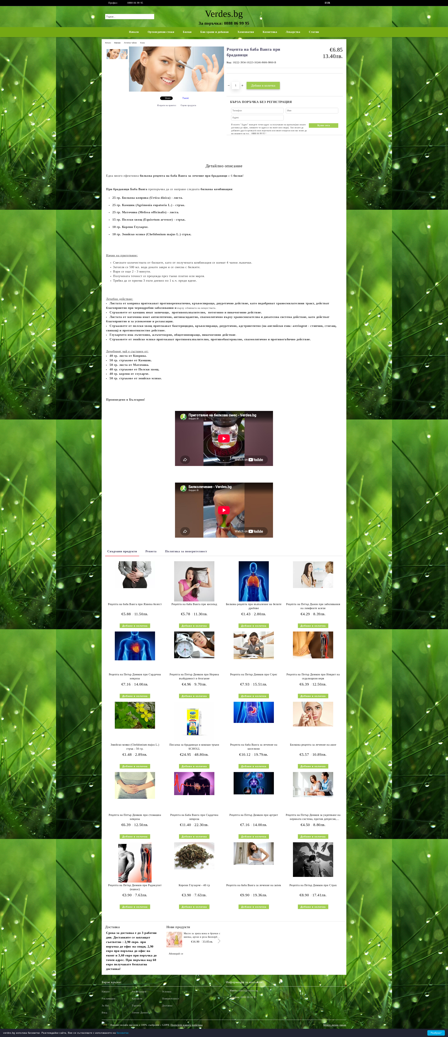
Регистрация (139, 991)
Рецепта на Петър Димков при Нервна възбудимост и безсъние (194, 676)
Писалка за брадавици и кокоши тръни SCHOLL (194, 746)
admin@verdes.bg (248, 990)
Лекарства (293, 31)
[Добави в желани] (233, 79)
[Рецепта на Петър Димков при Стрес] (254, 645)
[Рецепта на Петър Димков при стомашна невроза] (135, 785)
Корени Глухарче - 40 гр (194, 885)
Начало (134, 31)
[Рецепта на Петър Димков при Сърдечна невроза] (135, 645)
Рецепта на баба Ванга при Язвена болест (135, 604)
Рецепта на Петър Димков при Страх (313, 885)
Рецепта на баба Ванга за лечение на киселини (253, 746)
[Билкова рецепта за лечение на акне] (313, 714)
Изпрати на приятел (166, 105)
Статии (314, 31)
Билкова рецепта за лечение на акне (313, 744)
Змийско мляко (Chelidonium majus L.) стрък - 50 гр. (135, 746)
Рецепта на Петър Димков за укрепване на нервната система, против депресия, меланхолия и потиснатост (313, 817)
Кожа (142, 43)
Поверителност (170, 998)
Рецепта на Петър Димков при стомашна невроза (135, 816)
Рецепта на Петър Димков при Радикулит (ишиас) (135, 887)
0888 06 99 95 (135, 3)
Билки (187, 31)
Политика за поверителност (186, 551)
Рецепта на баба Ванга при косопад (194, 604)
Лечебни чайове (130, 43)
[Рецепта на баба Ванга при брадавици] (176, 90)
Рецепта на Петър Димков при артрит (253, 814)
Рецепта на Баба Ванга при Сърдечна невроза (194, 816)
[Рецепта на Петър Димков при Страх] (313, 859)
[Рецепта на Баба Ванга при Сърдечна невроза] (194, 783)
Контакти (137, 998)
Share (168, 98)
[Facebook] (336, 3)
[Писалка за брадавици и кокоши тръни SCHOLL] (194, 722)
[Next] (218, 941)
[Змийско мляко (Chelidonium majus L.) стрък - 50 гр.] (135, 715)
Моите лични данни (334, 1025)
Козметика (270, 31)
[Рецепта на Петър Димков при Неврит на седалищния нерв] (313, 644)
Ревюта (151, 551)
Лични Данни (140, 1012)
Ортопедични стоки (161, 31)
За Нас (105, 1005)
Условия (166, 991)
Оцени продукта (188, 105)
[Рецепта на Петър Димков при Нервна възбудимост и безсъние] (194, 644)
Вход (104, 1012)
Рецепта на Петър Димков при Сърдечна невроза (135, 676)
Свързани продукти (122, 551)
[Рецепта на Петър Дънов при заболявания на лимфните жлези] (313, 574)
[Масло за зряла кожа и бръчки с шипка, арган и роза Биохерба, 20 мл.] (174, 940)
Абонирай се (176, 953)
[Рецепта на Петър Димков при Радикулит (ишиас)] (135, 862)
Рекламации (108, 998)
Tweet (185, 98)
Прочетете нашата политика (187, 1025)
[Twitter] (341, 3)
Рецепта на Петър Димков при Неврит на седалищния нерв (313, 676)
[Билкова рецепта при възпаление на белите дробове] (254, 581)
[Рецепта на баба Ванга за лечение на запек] (254, 853)
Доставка (167, 1005)
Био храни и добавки (214, 31)
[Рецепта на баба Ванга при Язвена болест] (135, 574)
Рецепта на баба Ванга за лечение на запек (253, 885)
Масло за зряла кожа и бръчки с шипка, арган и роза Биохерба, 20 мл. (202, 935)
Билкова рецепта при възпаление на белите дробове (254, 606)
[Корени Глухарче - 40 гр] (194, 855)
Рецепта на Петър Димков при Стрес (253, 674)
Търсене (136, 1005)
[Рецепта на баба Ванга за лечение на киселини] (254, 712)
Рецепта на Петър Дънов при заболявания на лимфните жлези (313, 606)
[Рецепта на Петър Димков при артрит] (254, 783)
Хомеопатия (245, 31)
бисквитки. (123, 1032)
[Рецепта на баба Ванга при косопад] (194, 581)
